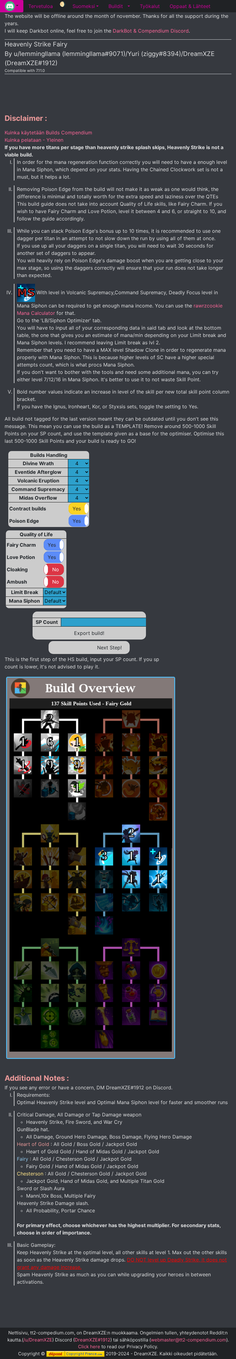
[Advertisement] (118, 92)
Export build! (89, 633)
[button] (11, 6)
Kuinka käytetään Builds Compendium (48, 132)
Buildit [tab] (115, 6)
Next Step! (109, 647)
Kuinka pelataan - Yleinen (34, 140)
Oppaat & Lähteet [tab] (190, 6)
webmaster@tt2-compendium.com (188, 1340)
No (55, 569)
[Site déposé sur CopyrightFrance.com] (75, 1354)
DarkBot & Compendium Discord (151, 31)
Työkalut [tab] (150, 6)
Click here (89, 1346)
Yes (77, 508)
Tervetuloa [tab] (40, 6)
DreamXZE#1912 (92, 1340)
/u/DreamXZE (37, 1340)
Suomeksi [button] (84, 6)
